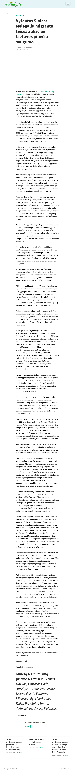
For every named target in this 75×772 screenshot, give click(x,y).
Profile (27, 726)
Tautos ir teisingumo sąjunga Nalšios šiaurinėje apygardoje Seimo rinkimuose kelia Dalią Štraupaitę (60, 745)
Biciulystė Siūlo (10, 752)
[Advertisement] (37, 73)
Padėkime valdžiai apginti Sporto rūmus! (36, 742)
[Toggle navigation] (68, 4)
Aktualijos (20, 15)
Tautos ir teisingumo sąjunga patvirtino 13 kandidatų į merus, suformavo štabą (14, 744)
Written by (24, 47)
